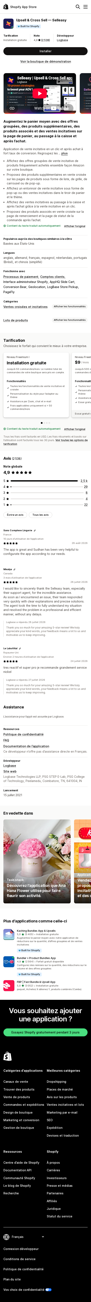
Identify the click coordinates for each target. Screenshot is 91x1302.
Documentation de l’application (26, 746)
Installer (45, 51)
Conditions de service (19, 1259)
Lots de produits (15, 320)
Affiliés (52, 1201)
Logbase (62, 40)
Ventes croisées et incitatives (25, 307)
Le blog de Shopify (17, 1185)
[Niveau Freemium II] (44, 423)
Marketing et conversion (21, 1120)
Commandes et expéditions (23, 1104)
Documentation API (17, 1170)
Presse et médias (60, 1185)
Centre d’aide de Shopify (21, 1162)
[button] (45, 941)
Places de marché (60, 1089)
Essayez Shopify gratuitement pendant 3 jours (45, 1032)
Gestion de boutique (18, 1127)
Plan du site (12, 1279)
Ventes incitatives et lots (65, 1104)
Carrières (53, 1170)
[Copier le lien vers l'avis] (34, 530)
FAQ (6, 740)
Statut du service (59, 1216)
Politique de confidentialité (23, 734)
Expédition (54, 1127)
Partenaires (55, 1193)
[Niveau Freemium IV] (49, 423)
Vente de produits (16, 1097)
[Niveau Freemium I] (42, 423)
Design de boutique (18, 1112)
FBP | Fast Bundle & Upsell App (36, 982)
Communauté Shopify (19, 1178)
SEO (50, 1120)
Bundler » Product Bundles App (36, 958)
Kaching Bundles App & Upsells (36, 930)
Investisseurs (57, 1178)
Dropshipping (56, 1081)
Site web (10, 771)
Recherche (11, 1193)
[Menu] (85, 7)
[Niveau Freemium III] (47, 423)
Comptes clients (52, 277)
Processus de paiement (20, 277)
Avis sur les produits (62, 1097)
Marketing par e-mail (62, 1112)
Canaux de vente (15, 1081)
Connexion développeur (21, 1249)
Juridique (54, 1208)
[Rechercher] (78, 7)
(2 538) (45, 40)
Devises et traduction (63, 1135)
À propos (53, 1162)
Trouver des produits (18, 1089)
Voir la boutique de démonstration (45, 61)
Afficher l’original (74, 226)
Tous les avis (40, 514)
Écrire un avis (15, 514)
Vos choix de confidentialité (23, 1289)
